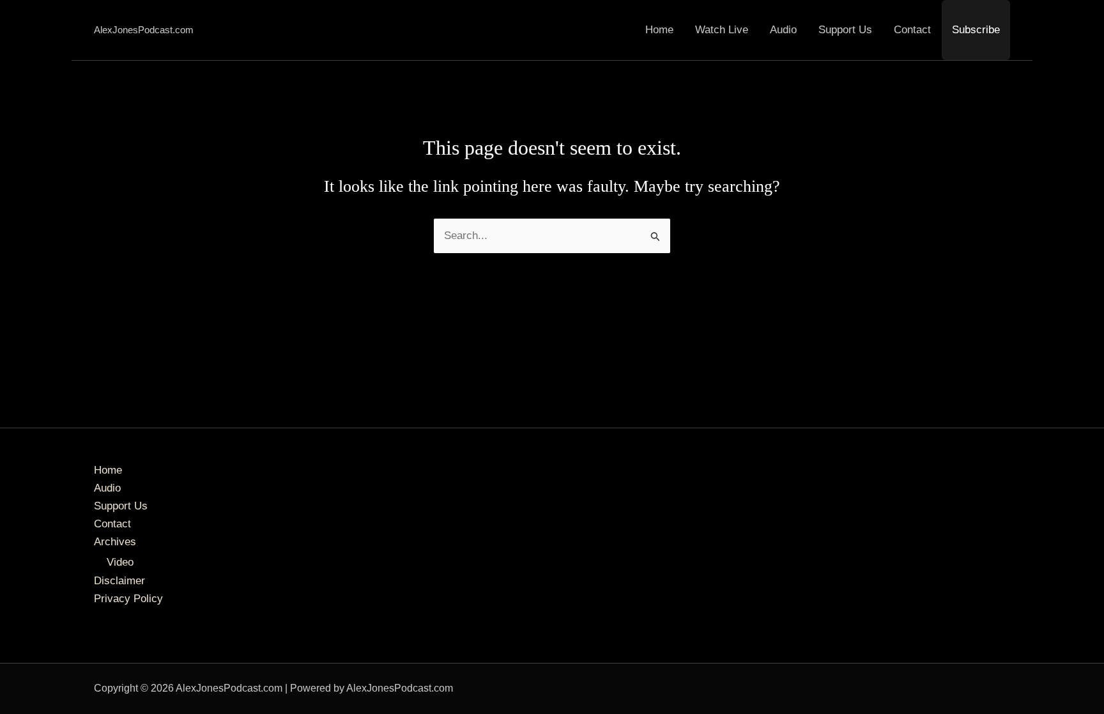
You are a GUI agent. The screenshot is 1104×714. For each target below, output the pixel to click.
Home (659, 30)
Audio (783, 30)
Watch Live (721, 30)
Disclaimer (119, 581)
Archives (115, 542)
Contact (912, 30)
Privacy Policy (128, 599)
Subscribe (976, 30)
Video (120, 562)
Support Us (845, 30)
